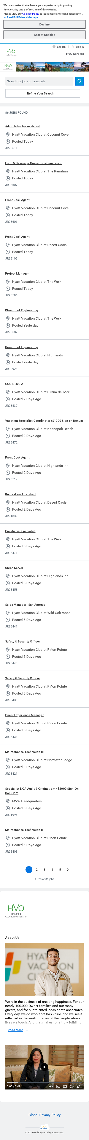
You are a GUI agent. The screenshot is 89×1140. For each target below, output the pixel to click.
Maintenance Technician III (24, 752)
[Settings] (71, 1086)
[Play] (44, 1067)
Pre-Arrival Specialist (20, 531)
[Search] (79, 81)
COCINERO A (14, 384)
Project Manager (17, 273)
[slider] (51, 1086)
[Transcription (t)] (57, 1086)
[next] (67, 869)
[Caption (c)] (64, 1086)
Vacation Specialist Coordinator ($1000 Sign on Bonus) (44, 420)
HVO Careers (75, 54)
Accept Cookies (44, 35)
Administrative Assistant (22, 126)
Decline (44, 24)
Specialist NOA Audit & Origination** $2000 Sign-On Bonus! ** (42, 791)
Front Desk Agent (17, 200)
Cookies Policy (30, 13)
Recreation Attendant (20, 494)
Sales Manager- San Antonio (25, 604)
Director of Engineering (21, 310)
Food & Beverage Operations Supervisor (33, 163)
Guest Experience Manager (24, 715)
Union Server (14, 568)
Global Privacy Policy (45, 1115)
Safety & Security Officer (22, 641)
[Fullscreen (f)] (78, 1086)
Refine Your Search (40, 93)
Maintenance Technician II (24, 829)
